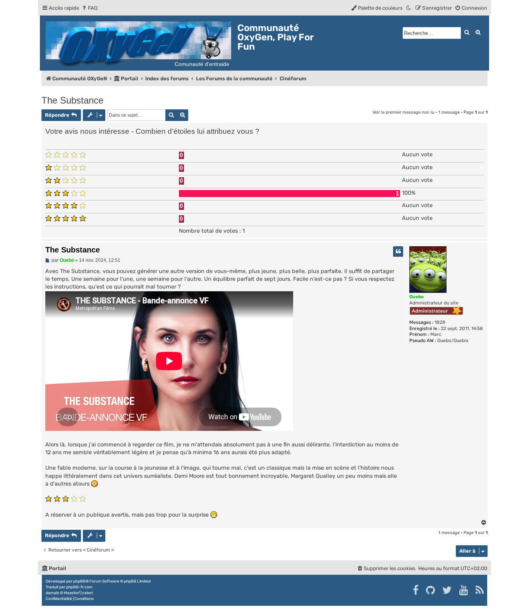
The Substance (72, 100)
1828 (440, 322)
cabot (87, 593)
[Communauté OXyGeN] (139, 43)
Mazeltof (72, 593)
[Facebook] (416, 590)
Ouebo (416, 296)
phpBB (79, 581)
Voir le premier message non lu (404, 112)
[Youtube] (464, 590)
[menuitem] (89, 8)
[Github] (431, 590)
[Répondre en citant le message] (398, 251)
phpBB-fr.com (79, 587)
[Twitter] (447, 590)
